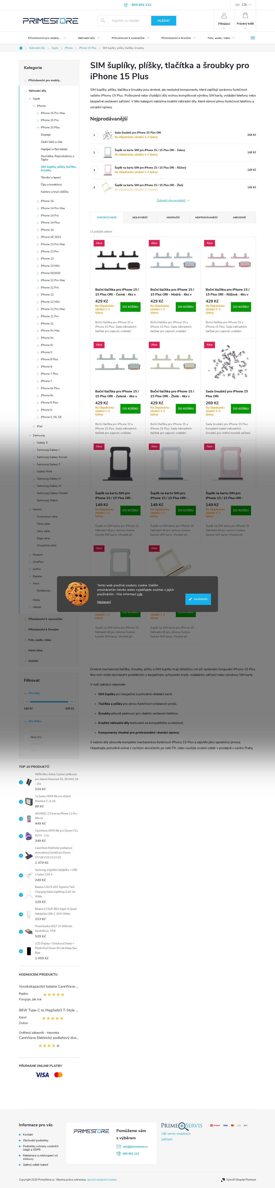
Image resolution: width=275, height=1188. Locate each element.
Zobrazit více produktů (171, 200)
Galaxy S (42, 443)
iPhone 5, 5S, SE (51, 417)
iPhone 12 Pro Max (53, 280)
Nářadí (37, 607)
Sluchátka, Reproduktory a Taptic (57, 158)
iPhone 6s (47, 395)
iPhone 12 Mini (50, 302)
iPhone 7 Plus (49, 374)
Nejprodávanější (206, 217)
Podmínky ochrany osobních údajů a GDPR (41, 1148)
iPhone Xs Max (50, 331)
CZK (244, 5)
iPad (39, 426)
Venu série (43, 531)
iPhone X (46, 352)
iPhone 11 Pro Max (53, 309)
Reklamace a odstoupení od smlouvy (40, 1157)
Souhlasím (201, 599)
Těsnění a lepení (51, 177)
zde (140, 594)
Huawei (37, 555)
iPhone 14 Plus (50, 222)
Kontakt (28, 1135)
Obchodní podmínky (35, 1140)
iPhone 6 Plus (49, 403)
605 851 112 (131, 1154)
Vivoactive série (46, 545)
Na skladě (37, 731)
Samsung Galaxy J (48, 450)
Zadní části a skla (51, 142)
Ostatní (33, 661)
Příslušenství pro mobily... (44, 80)
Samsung (39, 435)
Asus (36, 583)
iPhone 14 (47, 230)
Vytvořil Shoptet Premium (241, 1180)
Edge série (43, 538)
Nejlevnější (139, 217)
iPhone (41, 106)
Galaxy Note (44, 471)
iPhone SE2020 (50, 273)
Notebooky (44, 591)
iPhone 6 (46, 410)
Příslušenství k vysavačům (45, 619)
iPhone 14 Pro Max (53, 208)
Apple (36, 99)
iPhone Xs (47, 338)
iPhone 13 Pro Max (53, 244)
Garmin (37, 509)
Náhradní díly (37, 91)
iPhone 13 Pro (50, 251)
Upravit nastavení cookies (102, 1180)
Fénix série (43, 524)
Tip (33, 750)
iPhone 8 (46, 367)
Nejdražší (173, 217)
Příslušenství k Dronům (43, 629)
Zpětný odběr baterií (35, 1165)
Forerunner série (47, 517)
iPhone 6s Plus (50, 388)
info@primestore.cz (135, 1147)
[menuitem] (44, 38)
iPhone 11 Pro (50, 316)
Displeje (46, 135)
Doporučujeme (107, 217)
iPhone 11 (47, 323)
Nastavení (104, 602)
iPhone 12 (47, 294)
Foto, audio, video (39, 640)
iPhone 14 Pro (50, 215)
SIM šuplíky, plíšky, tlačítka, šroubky (59, 168)
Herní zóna (35, 650)
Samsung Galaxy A (49, 479)
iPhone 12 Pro (50, 287)
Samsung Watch (47, 500)
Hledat (163, 21)
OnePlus (38, 562)
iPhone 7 (46, 381)
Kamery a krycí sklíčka (54, 192)
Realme (37, 576)
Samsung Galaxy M (49, 486)
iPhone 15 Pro (50, 120)
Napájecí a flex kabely (54, 149)
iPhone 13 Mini (50, 266)
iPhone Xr (47, 345)
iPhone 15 (47, 201)
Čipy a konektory (51, 184)
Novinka (36, 743)
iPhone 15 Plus (50, 127)
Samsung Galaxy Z (48, 464)
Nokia (36, 600)
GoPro (37, 569)
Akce (35, 737)
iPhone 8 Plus (49, 359)
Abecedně (239, 217)
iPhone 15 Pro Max (53, 113)
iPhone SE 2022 (51, 237)
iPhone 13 (47, 258)
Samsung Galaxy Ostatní (52, 493)
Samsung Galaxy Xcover (52, 457)
